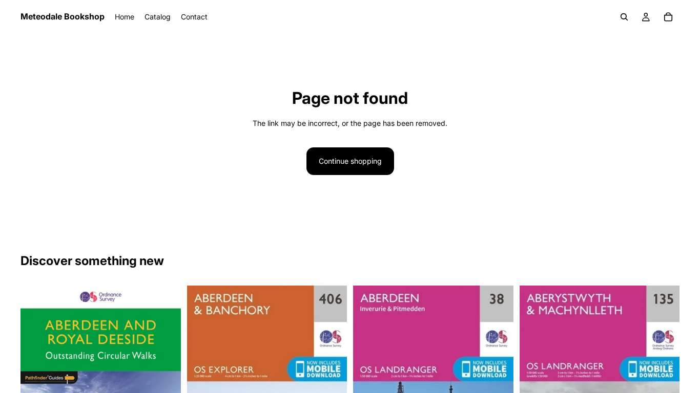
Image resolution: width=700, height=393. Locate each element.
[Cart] (668, 17)
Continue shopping (350, 161)
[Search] (624, 17)
